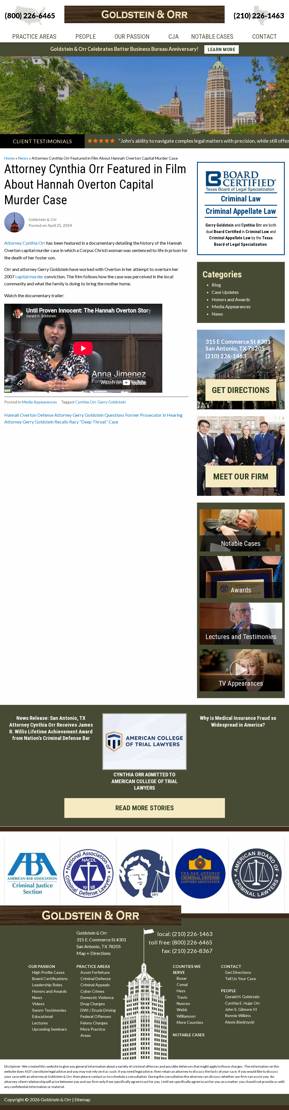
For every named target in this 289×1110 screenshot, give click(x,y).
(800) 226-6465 (192, 942)
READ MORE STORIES (144, 808)
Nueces (183, 1003)
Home (9, 158)
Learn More (221, 49)
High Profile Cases (48, 972)
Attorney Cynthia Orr (24, 243)
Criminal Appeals (95, 984)
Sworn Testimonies (49, 1010)
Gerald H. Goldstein (242, 996)
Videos (38, 1003)
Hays (181, 990)
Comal (182, 984)
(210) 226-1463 (192, 933)
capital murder (29, 276)
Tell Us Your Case (240, 978)
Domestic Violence (97, 997)
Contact (264, 36)
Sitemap (82, 1099)
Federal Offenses (95, 1016)
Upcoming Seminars (49, 1029)
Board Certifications (50, 978)
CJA (173, 36)
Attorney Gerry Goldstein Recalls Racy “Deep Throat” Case (61, 421)
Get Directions (238, 972)
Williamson (186, 1016)
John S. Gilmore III (241, 1009)
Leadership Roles (47, 984)
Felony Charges (94, 1022)
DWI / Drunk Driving (98, 1010)
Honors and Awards (231, 299)
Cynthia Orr (85, 401)
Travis (182, 997)
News (23, 158)
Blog (216, 284)
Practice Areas (34, 36)
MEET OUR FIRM (240, 476)
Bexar (182, 978)
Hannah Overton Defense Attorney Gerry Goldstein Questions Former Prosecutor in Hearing (93, 415)
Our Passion (132, 36)
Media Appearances (39, 401)
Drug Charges (92, 1003)
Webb (182, 1009)
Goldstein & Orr (56, 1099)
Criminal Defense (95, 978)
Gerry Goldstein (111, 401)
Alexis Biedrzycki (239, 1022)
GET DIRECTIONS (241, 390)
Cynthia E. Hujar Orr (242, 1003)
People (85, 36)
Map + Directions (93, 953)
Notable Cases (212, 36)
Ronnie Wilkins (238, 1015)
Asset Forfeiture (95, 972)
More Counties (190, 1022)
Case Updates (225, 292)
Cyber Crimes (92, 991)
